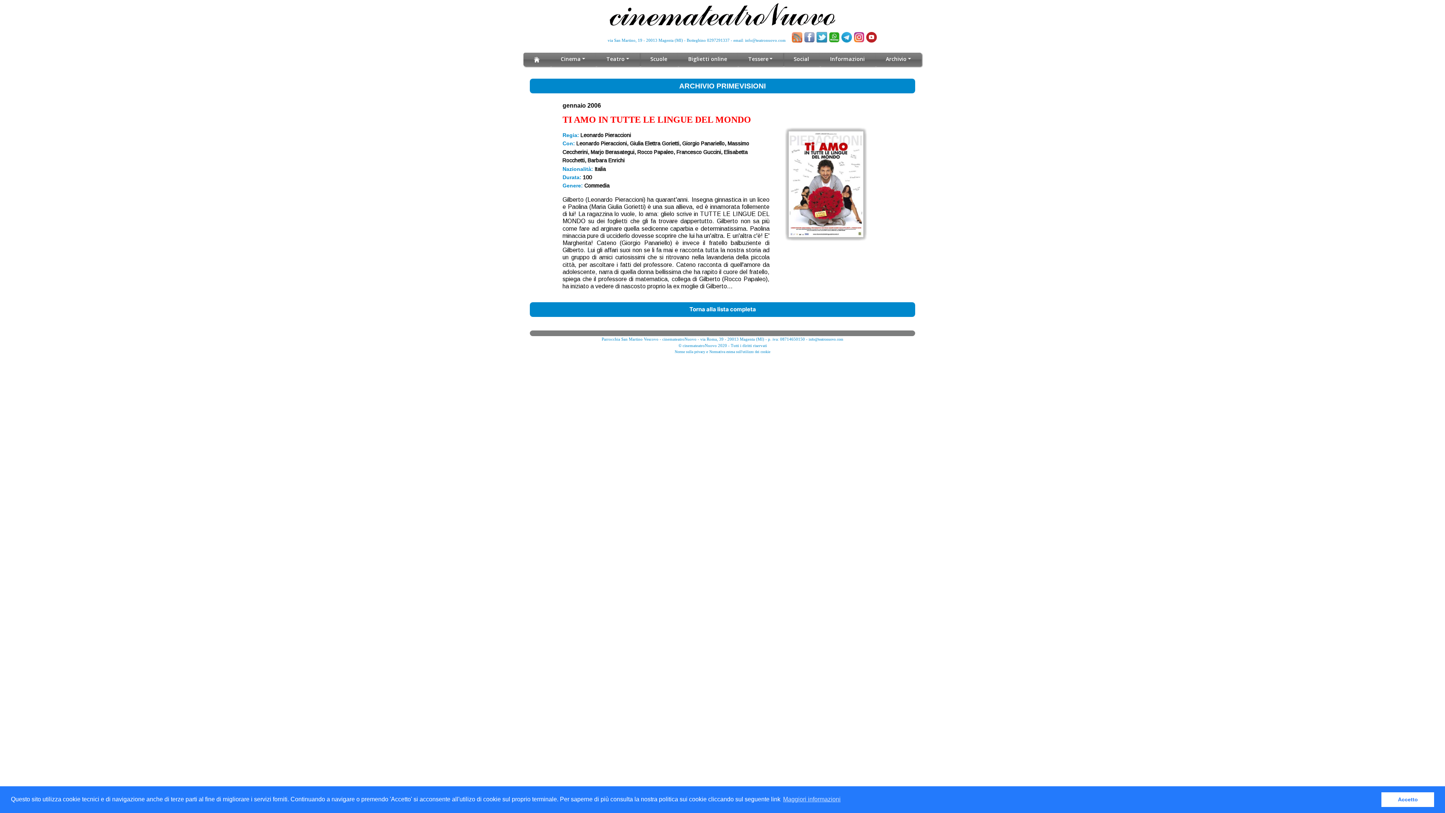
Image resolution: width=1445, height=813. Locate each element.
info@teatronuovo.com (765, 40)
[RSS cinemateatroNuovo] (797, 37)
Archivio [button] (896, 58)
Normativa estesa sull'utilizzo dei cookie (739, 352)
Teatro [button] (615, 58)
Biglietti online (707, 58)
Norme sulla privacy (690, 352)
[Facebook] (809, 37)
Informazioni (847, 58)
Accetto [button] (1408, 799)
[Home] (536, 59)
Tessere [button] (758, 58)
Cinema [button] (571, 58)
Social (801, 58)
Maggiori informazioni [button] (812, 799)
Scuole (658, 58)
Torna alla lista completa (722, 309)
